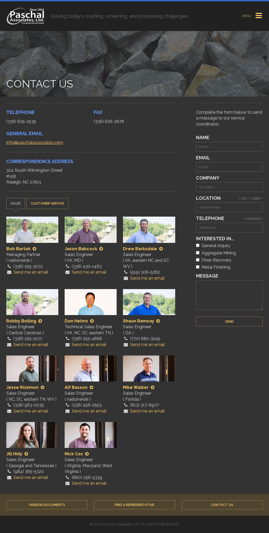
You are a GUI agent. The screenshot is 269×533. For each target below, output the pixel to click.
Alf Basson (77, 387)
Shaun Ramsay (139, 320)
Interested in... (215, 238)
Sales (16, 203)
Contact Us (222, 505)
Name (202, 137)
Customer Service (47, 203)
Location (229, 198)
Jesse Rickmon (23, 387)
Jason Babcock (81, 248)
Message (207, 276)
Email (203, 157)
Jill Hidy (14, 453)
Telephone (229, 218)
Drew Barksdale (140, 248)
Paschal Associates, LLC (25, 16)
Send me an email (30, 272)
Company (207, 178)
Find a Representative (134, 505)
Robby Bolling (21, 320)
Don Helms (77, 320)
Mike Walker (136, 387)
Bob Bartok (19, 248)
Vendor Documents (47, 505)
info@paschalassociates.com (34, 142)
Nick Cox (74, 453)
